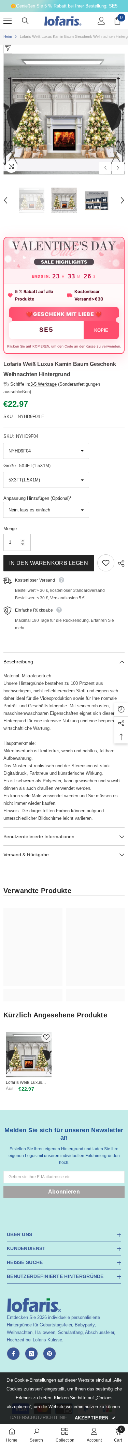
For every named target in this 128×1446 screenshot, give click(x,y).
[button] (105, 168)
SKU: (20, 436)
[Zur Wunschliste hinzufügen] (105, 562)
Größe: (27, 465)
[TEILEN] (119, 563)
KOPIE (101, 330)
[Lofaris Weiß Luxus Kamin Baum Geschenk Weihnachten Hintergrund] (29, 1055)
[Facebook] (13, 1353)
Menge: (10, 528)
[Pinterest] (49, 1353)
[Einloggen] (101, 21)
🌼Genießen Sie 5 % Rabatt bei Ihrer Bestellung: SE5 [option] (64, 6)
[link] (32, 991)
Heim (7, 36)
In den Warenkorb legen (48, 563)
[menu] (7, 21)
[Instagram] (31, 1353)
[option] (64, 113)
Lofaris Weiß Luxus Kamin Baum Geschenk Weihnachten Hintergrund (28, 1082)
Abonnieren (64, 1192)
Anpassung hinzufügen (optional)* (37, 498)
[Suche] (25, 21)
